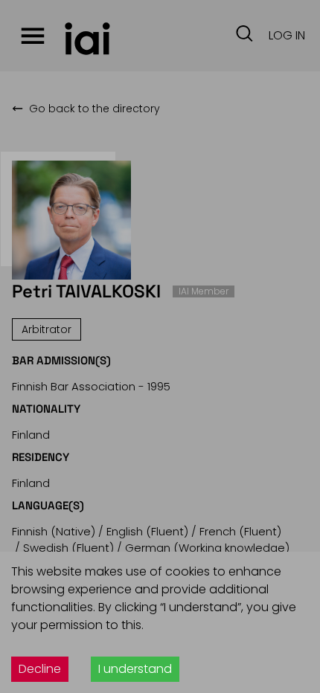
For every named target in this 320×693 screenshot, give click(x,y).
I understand (135, 668)
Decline (40, 668)
